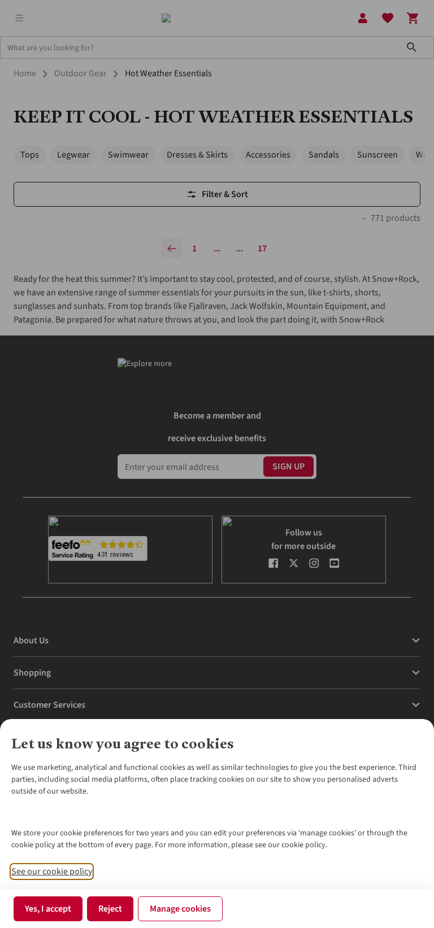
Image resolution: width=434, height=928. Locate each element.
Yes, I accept (48, 909)
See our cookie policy (51, 871)
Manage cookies (180, 909)
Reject (110, 909)
